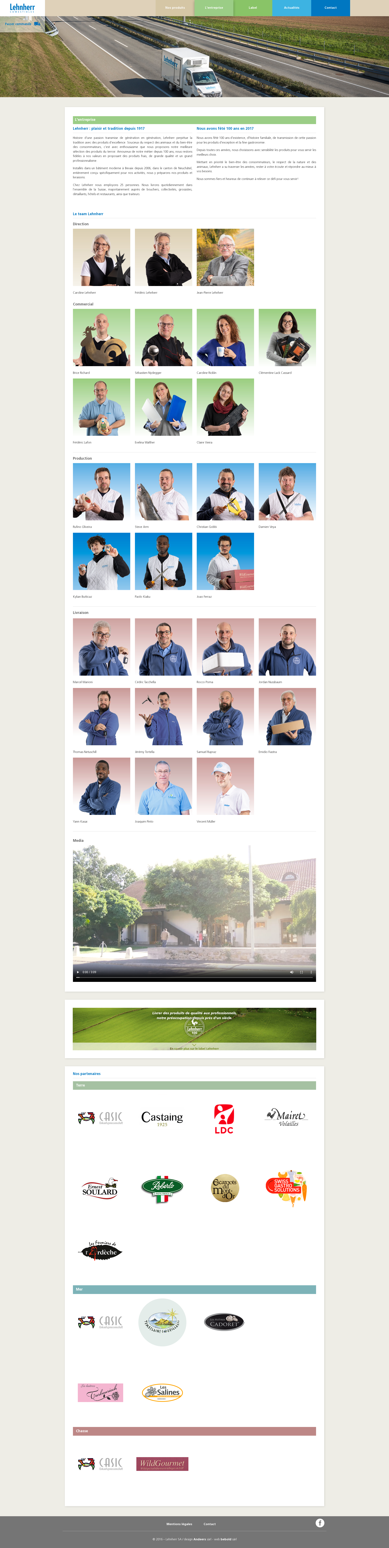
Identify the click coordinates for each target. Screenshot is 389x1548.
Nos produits (175, 8)
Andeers (199, 1539)
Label (253, 8)
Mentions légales (179, 1524)
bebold (226, 1539)
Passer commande (18, 24)
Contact (331, 8)
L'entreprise (214, 8)
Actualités (291, 8)
